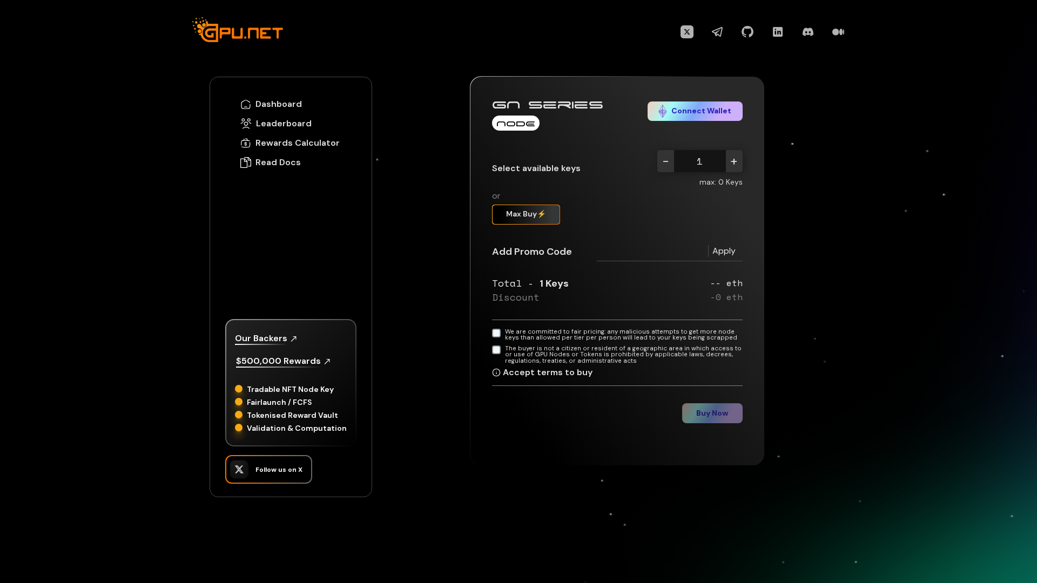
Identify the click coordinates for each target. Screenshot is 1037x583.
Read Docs (278, 162)
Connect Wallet (701, 111)
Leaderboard (284, 123)
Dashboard (278, 104)
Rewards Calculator (297, 143)
